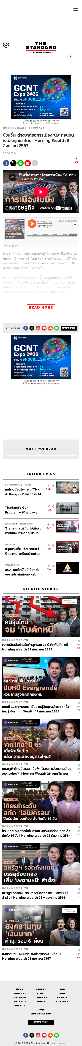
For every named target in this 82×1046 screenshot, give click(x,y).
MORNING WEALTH (15, 128)
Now (62, 993)
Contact (62, 1001)
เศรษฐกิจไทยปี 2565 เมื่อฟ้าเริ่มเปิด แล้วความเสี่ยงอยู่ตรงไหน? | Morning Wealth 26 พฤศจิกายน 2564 (36, 770)
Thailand (25, 523)
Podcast (38, 128)
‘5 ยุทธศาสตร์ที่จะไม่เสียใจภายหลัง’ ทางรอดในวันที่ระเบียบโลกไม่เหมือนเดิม (23, 530)
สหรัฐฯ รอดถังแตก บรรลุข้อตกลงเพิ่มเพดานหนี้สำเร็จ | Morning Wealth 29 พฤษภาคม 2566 (35, 895)
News (19, 989)
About (40, 1001)
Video (40, 993)
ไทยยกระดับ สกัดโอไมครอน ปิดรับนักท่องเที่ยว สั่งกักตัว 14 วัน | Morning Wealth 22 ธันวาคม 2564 (36, 833)
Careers (41, 997)
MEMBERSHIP (69, 328)
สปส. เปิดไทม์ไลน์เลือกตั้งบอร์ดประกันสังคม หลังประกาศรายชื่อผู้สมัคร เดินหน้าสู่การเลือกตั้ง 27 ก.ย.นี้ (23, 571)
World (10, 523)
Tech (27, 485)
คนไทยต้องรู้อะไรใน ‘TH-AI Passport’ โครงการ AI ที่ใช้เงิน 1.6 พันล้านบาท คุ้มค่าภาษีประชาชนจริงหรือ (23, 491)
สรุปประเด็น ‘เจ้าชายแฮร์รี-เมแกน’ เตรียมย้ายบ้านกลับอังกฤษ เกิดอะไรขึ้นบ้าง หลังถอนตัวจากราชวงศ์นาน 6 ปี (22, 551)
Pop (62, 989)
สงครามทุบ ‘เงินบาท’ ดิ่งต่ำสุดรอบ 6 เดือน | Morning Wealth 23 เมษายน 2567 (31, 956)
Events (62, 997)
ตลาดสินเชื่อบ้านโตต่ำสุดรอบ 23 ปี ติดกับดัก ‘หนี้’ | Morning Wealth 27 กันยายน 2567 (36, 646)
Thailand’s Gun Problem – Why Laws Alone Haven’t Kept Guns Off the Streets (21, 509)
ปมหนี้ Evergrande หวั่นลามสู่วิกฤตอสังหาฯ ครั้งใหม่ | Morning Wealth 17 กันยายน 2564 (35, 708)
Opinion (20, 997)
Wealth (41, 989)
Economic (12, 485)
